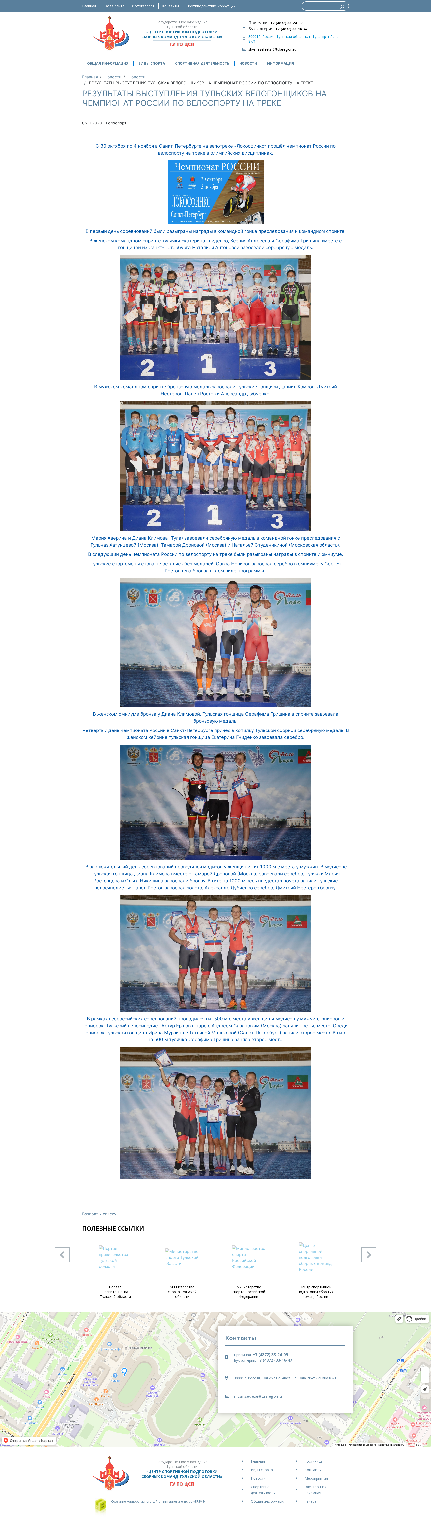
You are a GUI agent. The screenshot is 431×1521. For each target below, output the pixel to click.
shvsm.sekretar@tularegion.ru (272, 49)
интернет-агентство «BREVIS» (184, 1501)
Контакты (170, 6)
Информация (280, 63)
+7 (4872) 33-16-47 (290, 28)
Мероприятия (316, 1478)
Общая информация (268, 1501)
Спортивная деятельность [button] (202, 63)
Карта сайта (114, 6)
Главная (89, 6)
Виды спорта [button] (151, 63)
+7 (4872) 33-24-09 (285, 22)
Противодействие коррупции (211, 6)
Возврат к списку (99, 1213)
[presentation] (62, 1254)
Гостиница (314, 1461)
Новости (248, 63)
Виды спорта (262, 1469)
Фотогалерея (143, 6)
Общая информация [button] (107, 63)
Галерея (312, 1501)
